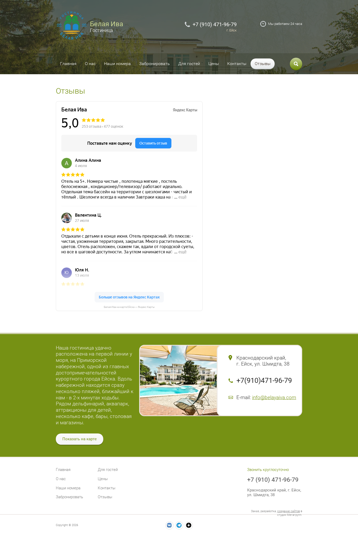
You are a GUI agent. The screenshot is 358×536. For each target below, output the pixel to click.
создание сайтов (288, 511)
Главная (68, 63)
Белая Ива (106, 24)
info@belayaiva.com (274, 397)
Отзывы (262, 63)
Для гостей (189, 63)
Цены (213, 63)
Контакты (236, 63)
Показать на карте (79, 439)
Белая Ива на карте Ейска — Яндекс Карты (129, 306)
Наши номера (117, 63)
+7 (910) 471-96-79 (215, 24)
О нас (90, 63)
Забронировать (154, 63)
